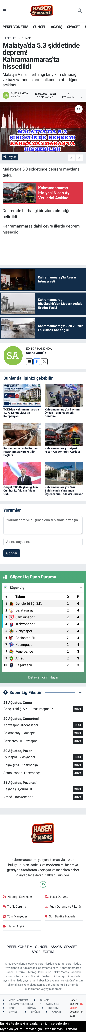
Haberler (10, 38)
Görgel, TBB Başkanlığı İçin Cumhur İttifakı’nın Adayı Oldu (20, 491)
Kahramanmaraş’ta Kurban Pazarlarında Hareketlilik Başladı (20, 452)
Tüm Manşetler (17, 916)
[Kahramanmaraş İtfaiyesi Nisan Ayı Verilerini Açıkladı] (64, 434)
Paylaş (12, 157)
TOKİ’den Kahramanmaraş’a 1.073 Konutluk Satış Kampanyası (21, 413)
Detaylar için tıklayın (43, 677)
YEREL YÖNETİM (15, 27)
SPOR (36, 952)
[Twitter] (44, 361)
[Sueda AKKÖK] (13, 355)
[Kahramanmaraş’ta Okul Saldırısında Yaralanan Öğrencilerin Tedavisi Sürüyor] (64, 473)
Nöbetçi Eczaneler (20, 897)
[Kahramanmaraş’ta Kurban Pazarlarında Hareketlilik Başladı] (22, 434)
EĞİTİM (48, 952)
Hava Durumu (59, 897)
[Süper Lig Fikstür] (81, 692)
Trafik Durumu (16, 906)
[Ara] (80, 10)
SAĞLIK (35, 1011)
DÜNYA (31, 1008)
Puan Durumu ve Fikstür (65, 906)
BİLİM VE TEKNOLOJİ (21, 1004)
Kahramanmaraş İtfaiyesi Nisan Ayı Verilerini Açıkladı (62, 450)
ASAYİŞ (56, 27)
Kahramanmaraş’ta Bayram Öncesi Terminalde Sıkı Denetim (62, 413)
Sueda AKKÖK (36, 353)
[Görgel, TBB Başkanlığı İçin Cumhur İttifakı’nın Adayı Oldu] (22, 473)
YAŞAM (56, 1011)
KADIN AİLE (52, 1004)
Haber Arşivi (16, 926)
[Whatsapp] (43, 884)
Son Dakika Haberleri (63, 916)
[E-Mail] (29, 361)
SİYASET (73, 27)
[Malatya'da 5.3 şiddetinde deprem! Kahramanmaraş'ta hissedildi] (43, 127)
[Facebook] (36, 361)
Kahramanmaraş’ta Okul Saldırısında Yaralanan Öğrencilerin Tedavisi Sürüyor (64, 491)
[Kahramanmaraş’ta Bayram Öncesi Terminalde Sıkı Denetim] (64, 395)
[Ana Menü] (4, 11)
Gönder (11, 553)
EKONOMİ (53, 1008)
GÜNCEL (39, 27)
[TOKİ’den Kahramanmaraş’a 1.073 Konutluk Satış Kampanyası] (22, 395)
